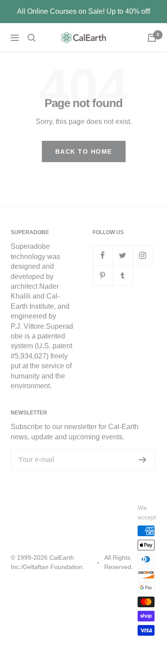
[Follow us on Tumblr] (123, 275)
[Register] (143, 460)
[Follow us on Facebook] (103, 255)
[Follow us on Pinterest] (103, 275)
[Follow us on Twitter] (123, 255)
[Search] (32, 38)
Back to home (83, 151)
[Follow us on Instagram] (143, 255)
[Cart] (151, 38)
